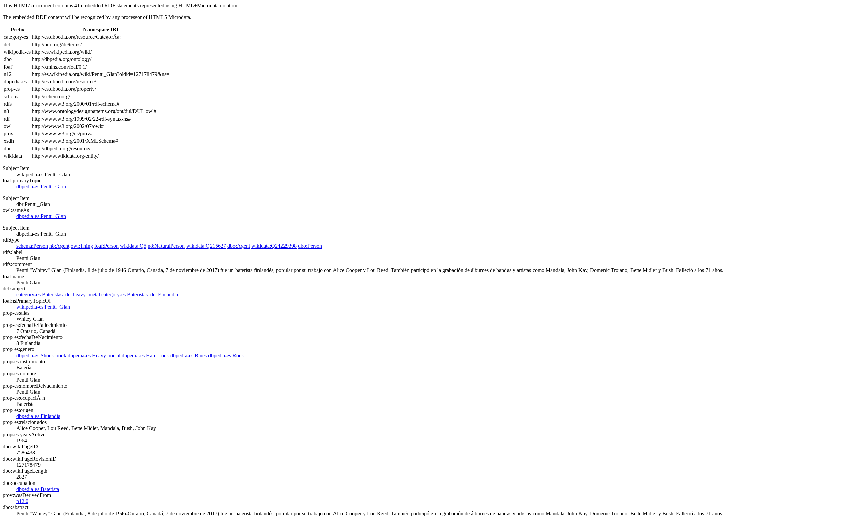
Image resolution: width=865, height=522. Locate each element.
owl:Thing (82, 246)
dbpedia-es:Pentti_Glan (41, 186)
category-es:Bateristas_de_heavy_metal (58, 294)
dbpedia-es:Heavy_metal (94, 355)
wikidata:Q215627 (206, 246)
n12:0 (22, 501)
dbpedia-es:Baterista (37, 489)
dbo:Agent (238, 246)
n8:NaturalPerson (166, 246)
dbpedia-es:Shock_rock (41, 355)
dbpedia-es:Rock (226, 355)
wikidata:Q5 (133, 246)
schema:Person (32, 246)
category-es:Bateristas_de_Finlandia (139, 294)
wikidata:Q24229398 (274, 246)
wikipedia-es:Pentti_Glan (43, 307)
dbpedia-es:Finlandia (38, 416)
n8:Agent (59, 246)
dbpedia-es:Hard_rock (145, 355)
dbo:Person (310, 246)
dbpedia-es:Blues (188, 355)
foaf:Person (106, 246)
